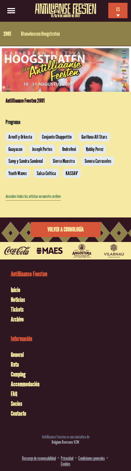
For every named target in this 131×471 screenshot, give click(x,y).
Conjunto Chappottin (57, 137)
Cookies (65, 463)
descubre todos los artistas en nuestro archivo (33, 196)
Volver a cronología (65, 229)
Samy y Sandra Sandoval (25, 161)
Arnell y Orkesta (20, 137)
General (17, 355)
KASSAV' (72, 173)
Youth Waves (17, 173)
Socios (16, 404)
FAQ (14, 394)
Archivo (17, 319)
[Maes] (50, 251)
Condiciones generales (91, 458)
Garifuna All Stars (94, 137)
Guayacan (15, 149)
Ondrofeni (69, 149)
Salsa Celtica (46, 173)
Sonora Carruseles (98, 161)
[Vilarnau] (114, 251)
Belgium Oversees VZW (65, 442)
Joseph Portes (42, 149)
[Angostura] (82, 251)
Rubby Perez (94, 149)
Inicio (15, 290)
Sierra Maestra (64, 161)
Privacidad (67, 458)
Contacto (18, 413)
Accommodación (25, 384)
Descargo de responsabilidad (39, 458)
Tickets (17, 309)
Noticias (18, 300)
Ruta (15, 364)
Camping (18, 374)
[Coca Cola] (17, 251)
